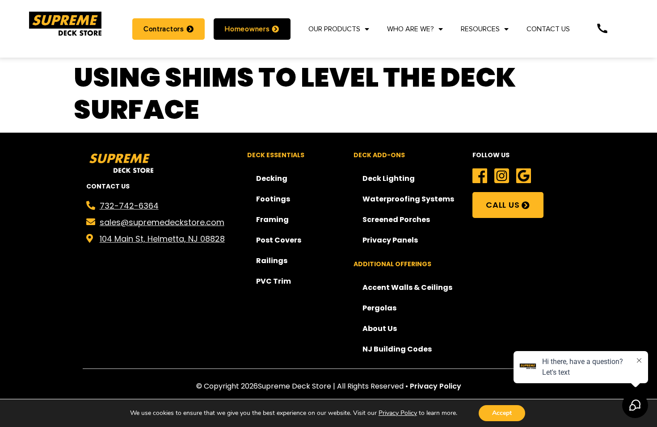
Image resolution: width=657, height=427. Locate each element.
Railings (271, 260)
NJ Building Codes (397, 349)
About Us (379, 328)
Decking (271, 178)
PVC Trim (273, 281)
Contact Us (548, 29)
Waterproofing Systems (408, 199)
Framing (272, 219)
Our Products (334, 29)
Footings (273, 199)
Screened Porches (396, 219)
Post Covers (278, 240)
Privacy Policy (435, 386)
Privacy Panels (390, 240)
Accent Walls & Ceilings (407, 287)
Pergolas (379, 308)
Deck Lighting (388, 178)
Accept (502, 413)
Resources (480, 29)
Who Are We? (410, 29)
